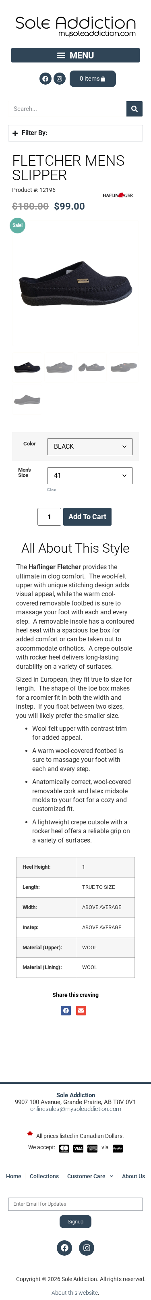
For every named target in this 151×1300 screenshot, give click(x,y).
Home (13, 1176)
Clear (51, 489)
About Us (133, 1176)
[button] (75, 55)
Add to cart (87, 516)
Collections (44, 1176)
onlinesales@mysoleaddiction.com (75, 1109)
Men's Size (24, 473)
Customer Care (86, 1176)
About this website (75, 1293)
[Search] (134, 108)
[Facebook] (45, 79)
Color (29, 444)
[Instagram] (60, 79)
